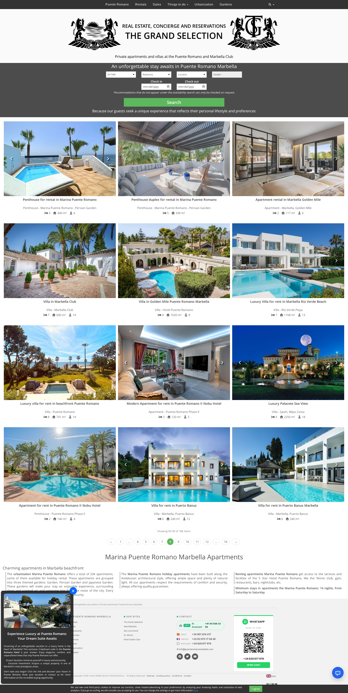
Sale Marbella (130, 626)
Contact (188, 675)
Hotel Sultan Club (132, 639)
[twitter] (187, 656)
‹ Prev (111, 541)
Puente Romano (117, 4)
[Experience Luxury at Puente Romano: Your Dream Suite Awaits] (37, 610)
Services (75, 639)
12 (207, 542)
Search (174, 102)
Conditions (177, 675)
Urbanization (204, 4)
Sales (157, 4)
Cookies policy (163, 675)
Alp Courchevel (131, 631)
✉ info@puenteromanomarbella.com (195, 649)
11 (197, 542)
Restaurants (76, 631)
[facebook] (180, 656)
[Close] (73, 590)
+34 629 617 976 (201, 643)
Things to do (177, 4)
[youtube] (195, 656)
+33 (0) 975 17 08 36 (204, 638)
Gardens (226, 4)
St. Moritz (128, 635)
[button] (11, 158)
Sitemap (151, 675)
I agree (256, 688)
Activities (75, 635)
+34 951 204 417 (201, 634)
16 (225, 542)
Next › (235, 541)
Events (74, 643)
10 (187, 542)
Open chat (253, 665)
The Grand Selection (133, 622)
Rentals (140, 4)
